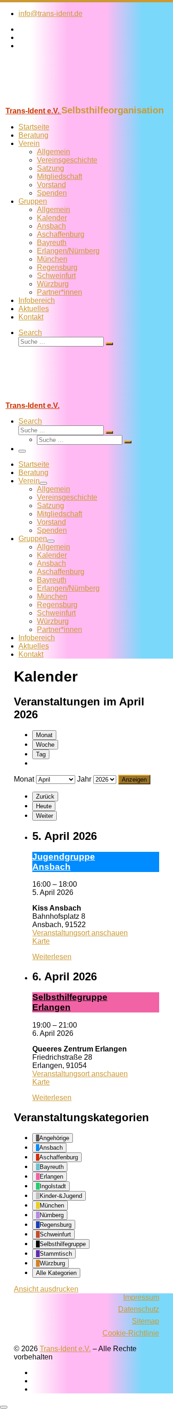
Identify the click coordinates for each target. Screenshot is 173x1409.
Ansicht (46, 1289)
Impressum (141, 1297)
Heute (44, 806)
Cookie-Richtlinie (130, 1333)
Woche (45, 744)
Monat (44, 735)
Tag (41, 754)
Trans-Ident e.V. (65, 1349)
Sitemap (145, 1321)
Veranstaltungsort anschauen (80, 933)
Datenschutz (138, 1309)
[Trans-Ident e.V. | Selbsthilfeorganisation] (57, 101)
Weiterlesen (52, 957)
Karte (41, 941)
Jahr (84, 779)
